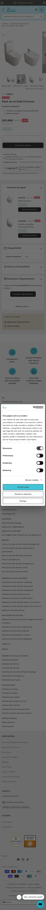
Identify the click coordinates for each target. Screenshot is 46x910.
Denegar (23, 501)
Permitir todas (23, 487)
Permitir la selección (23, 494)
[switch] (40, 456)
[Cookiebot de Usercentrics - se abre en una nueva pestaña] (33, 407)
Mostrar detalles (32, 480)
